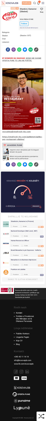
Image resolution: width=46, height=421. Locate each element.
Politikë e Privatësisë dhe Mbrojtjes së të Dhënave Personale (25, 318)
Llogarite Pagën (22, 337)
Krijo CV (19, 341)
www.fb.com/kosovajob (23, 364)
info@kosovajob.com (22, 360)
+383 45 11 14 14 (21, 357)
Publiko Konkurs (22, 334)
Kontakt (19, 313)
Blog (18, 344)
